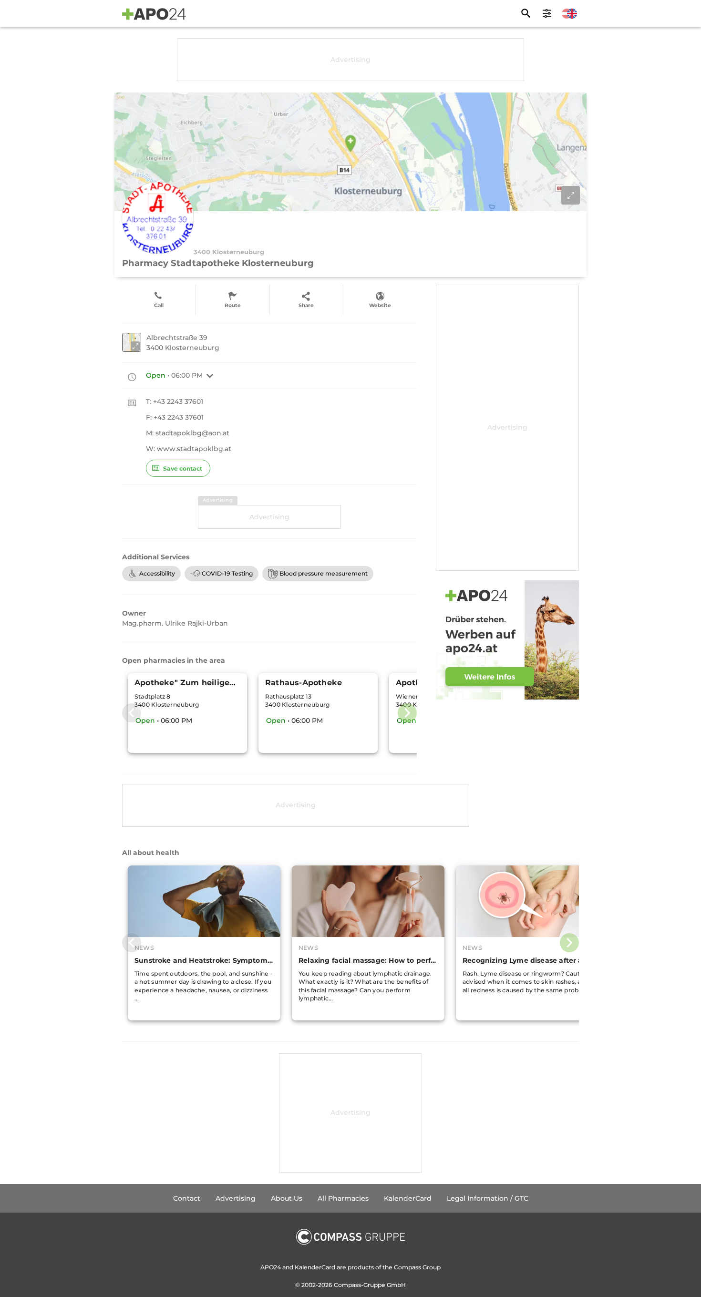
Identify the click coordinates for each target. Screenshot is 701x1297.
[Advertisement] (350, 59)
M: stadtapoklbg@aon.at (187, 433)
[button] (209, 375)
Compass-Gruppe (360, 1284)
